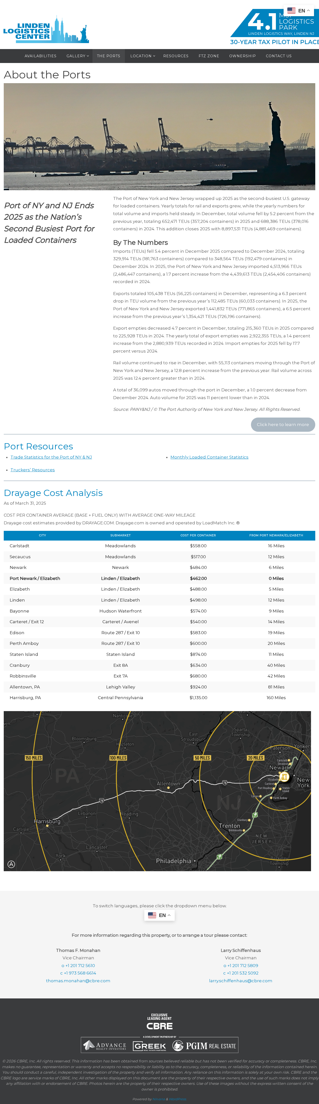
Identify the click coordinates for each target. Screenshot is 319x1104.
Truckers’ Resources (32, 469)
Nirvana (158, 1099)
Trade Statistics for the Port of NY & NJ (51, 457)
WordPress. (178, 1099)
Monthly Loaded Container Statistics (209, 457)
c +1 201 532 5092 (240, 973)
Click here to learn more (283, 424)
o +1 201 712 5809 (241, 965)
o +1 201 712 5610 (78, 965)
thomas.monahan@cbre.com (78, 980)
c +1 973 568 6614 (78, 973)
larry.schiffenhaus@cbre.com (240, 980)
